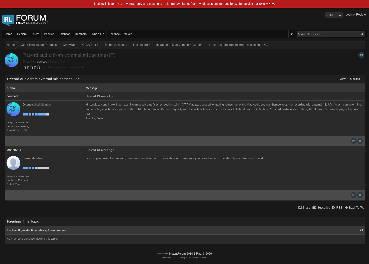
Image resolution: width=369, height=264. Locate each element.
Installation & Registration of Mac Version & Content (168, 44)
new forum (266, 4)
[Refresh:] (361, 230)
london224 (14, 150)
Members (81, 33)
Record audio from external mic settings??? (238, 44)
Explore (22, 33)
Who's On (97, 33)
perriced (42, 61)
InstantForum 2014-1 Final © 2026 (190, 253)
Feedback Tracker (120, 33)
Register (361, 14)
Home (8, 33)
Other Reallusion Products (39, 44)
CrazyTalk (69, 44)
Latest (35, 33)
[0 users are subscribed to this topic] (361, 55)
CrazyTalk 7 (90, 44)
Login (349, 14)
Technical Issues (115, 44)
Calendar (64, 33)
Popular (49, 33)
